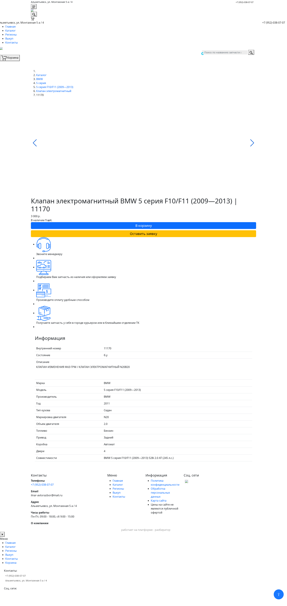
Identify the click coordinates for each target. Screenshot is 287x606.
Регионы (11, 34)
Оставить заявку (143, 233)
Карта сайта (158, 500)
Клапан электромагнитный (53, 91)
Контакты (11, 42)
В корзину (143, 225)
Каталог (10, 30)
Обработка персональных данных (160, 492)
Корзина (10, 562)
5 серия (41, 83)
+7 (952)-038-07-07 (244, 2)
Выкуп (9, 38)
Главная (10, 26)
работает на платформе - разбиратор (145, 530)
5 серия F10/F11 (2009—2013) (54, 87)
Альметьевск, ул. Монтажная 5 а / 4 (51, 1)
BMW (39, 79)
